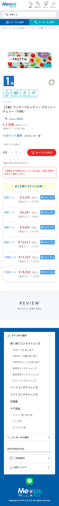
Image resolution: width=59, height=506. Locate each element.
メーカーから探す (16, 28)
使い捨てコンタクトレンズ (25, 343)
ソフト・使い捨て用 (22, 415)
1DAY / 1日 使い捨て (23, 350)
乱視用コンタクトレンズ (25, 368)
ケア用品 (15, 408)
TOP (4, 28)
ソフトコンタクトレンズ (24, 394)
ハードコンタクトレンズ (24, 387)
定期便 (14, 401)
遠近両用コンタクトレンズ (26, 374)
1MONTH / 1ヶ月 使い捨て (26, 362)
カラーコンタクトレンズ (25, 380)
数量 (5, 152)
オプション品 (19, 427)
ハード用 (17, 421)
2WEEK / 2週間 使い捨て (25, 356)
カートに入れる (44, 152)
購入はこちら (47, 197)
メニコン (31, 28)
